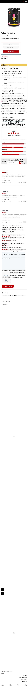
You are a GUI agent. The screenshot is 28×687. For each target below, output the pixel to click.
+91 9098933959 (6, 626)
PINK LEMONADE (23, 100)
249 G (26, 105)
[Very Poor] (3, 236)
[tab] (14, 64)
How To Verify (5, 615)
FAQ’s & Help (5, 600)
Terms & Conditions (6, 635)
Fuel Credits (4, 614)
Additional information (5, 65)
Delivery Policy (5, 602)
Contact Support (5, 599)
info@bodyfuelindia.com (7, 622)
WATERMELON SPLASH (22, 101)
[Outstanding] (10, 236)
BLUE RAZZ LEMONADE (14, 100)
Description (3, 64)
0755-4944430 (5, 624)
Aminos (6, 75)
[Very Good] (8, 236)
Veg (26, 112)
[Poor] (4, 236)
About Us (4, 634)
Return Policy (5, 603)
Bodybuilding (24, 108)
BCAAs (12, 75)
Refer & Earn (5, 612)
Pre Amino (7, 93)
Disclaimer (4, 617)
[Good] (6, 236)
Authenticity (5, 638)
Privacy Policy (5, 637)
